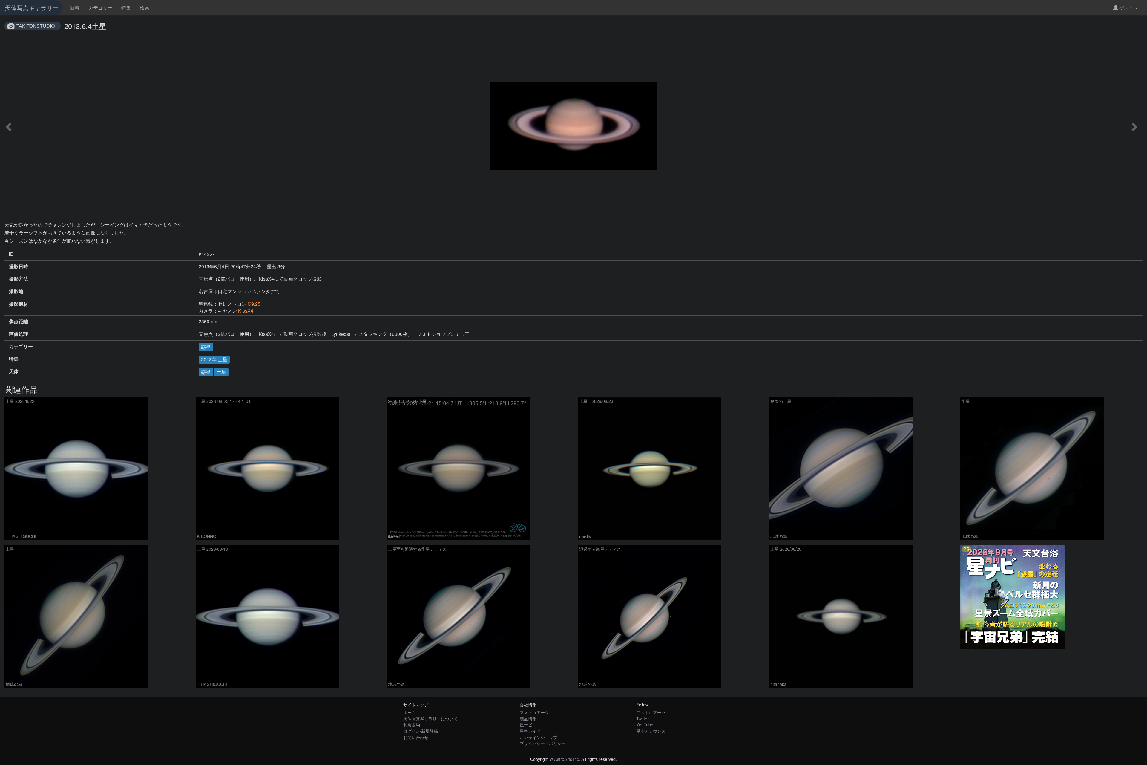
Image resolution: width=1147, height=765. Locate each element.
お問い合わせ (415, 737)
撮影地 (16, 291)
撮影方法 (18, 279)
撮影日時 (18, 266)
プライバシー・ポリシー (543, 743)
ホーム (409, 712)
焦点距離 (18, 321)
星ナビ (526, 724)
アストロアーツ (534, 712)
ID (11, 254)
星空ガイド (530, 731)
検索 (144, 7)
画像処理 (18, 334)
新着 (74, 7)
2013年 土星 (214, 359)
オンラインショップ (538, 737)
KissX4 (245, 310)
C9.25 (254, 303)
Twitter (642, 718)
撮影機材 (18, 304)
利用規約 (411, 724)
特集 (126, 7)
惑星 (206, 346)
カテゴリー (100, 7)
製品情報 (528, 718)
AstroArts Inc (566, 759)
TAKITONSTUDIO (35, 25)
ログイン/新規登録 (420, 731)
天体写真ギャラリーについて (430, 718)
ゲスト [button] (1126, 7)
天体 (14, 371)
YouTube (644, 724)
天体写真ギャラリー (32, 7)
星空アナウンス (650, 731)
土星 (221, 371)
